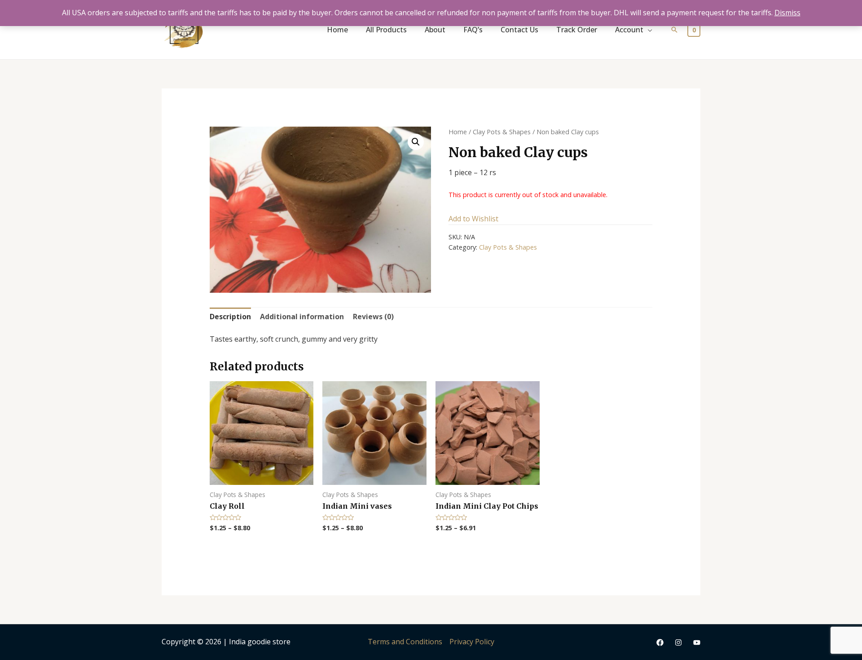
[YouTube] (696, 642)
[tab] (230, 317)
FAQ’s (473, 30)
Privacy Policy (471, 642)
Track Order (576, 30)
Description (230, 316)
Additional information (302, 316)
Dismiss (787, 13)
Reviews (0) (373, 316)
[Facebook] (660, 642)
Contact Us (519, 30)
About (435, 30)
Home (337, 30)
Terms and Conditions (405, 642)
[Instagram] (678, 642)
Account (629, 30)
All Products (386, 30)
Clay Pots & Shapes (502, 131)
